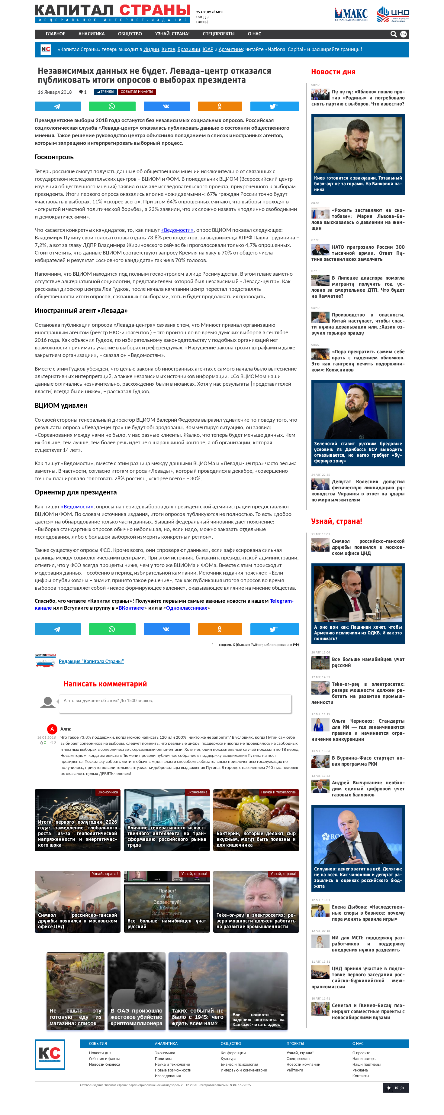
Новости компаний (303, 1064)
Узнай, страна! (172, 34)
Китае (168, 49)
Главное (55, 34)
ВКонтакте (131, 608)
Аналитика (92, 34)
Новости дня (333, 71)
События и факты (104, 1059)
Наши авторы (364, 1059)
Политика (163, 1059)
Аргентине (231, 49)
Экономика (108, 792)
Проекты (295, 1044)
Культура (228, 1059)
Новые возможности (173, 1070)
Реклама (360, 1070)
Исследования (168, 1076)
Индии (151, 49)
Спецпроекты (219, 34)
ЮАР (208, 49)
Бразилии (189, 49)
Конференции (233, 1053)
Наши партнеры (366, 1064)
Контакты (360, 1076)
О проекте (361, 1053)
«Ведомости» (177, 230)
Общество (130, 34)
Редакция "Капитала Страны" (91, 661)
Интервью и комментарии (244, 1070)
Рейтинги (295, 1070)
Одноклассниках (186, 608)
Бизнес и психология (239, 1064)
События (98, 1044)
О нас (254, 34)
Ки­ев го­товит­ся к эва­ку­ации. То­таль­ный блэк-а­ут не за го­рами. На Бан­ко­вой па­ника (358, 183)
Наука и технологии (279, 792)
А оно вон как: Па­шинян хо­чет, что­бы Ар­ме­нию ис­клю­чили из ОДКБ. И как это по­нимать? (358, 632)
